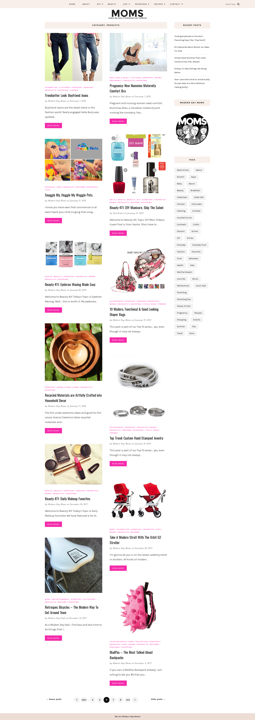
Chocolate (197, 204)
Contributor (118, 213)
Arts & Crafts (117, 199)
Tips (194, 326)
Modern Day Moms (57, 101)
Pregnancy (116, 80)
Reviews (135, 202)
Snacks (196, 319)
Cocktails (181, 224)
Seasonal (115, 647)
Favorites (160, 199)
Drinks (190, 238)
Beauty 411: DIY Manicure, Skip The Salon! (137, 207)
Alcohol (180, 177)
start (84, 700)
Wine (191, 333)
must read (201, 285)
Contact (175, 4)
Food (179, 258)
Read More (53, 125)
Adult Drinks (183, 170)
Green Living (64, 387)
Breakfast (195, 190)
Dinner (195, 231)
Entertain (141, 4)
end (128, 700)
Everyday (77, 87)
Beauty (112, 4)
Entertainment (61, 599)
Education (142, 641)
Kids (59, 187)
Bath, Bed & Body (119, 78)
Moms (158, 78)
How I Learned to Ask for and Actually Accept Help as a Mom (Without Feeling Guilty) (192, 83)
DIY (99, 4)
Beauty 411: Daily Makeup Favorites (67, 498)
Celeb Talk (199, 197)
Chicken (181, 204)
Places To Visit (184, 306)
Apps (193, 177)
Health (180, 265)
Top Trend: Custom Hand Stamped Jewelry (136, 438)
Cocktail (196, 211)
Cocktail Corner (184, 217)
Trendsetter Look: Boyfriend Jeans (66, 95)
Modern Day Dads (57, 618)
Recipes (158, 4)
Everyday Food (199, 245)
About (86, 4)
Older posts (158, 699)
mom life (181, 279)
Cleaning (181, 211)
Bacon (192, 183)
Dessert (181, 231)
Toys (47, 190)
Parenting (182, 292)
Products (50, 90)
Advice (48, 276)
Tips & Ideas (149, 304)
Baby (112, 529)
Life (125, 4)
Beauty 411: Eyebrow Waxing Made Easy (70, 284)
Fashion (88, 87)
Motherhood (183, 285)
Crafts (196, 224)
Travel (180, 333)
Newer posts (53, 699)
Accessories (116, 301)
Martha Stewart (184, 272)
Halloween (193, 258)
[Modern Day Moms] (127, 14)
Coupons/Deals (118, 641)
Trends (74, 90)
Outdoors (89, 599)
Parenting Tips (184, 299)
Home (72, 4)
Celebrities (51, 87)
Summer (181, 326)
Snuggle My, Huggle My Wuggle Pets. (69, 195)
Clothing (64, 87)
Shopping (63, 90)
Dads (47, 599)
